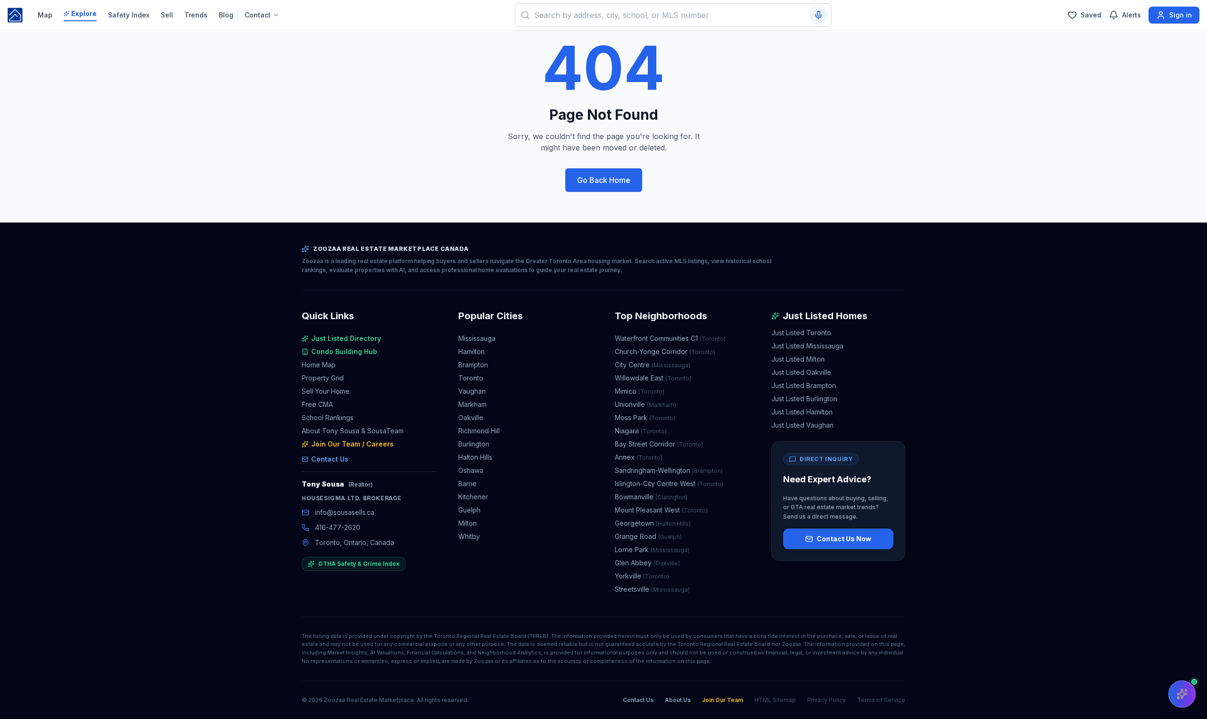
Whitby (469, 536)
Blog (226, 15)
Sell (167, 15)
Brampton (473, 365)
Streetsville (652, 589)
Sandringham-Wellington (669, 470)
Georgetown (653, 523)
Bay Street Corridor (659, 444)
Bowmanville (651, 497)
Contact (258, 15)
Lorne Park (652, 549)
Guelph (469, 510)
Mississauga (477, 338)
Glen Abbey (647, 563)
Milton (467, 523)
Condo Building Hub (344, 351)
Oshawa (470, 470)
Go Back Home (603, 180)
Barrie (467, 483)
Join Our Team (722, 699)
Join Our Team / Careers (352, 444)
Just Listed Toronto (801, 333)
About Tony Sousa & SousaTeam (353, 431)
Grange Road (648, 536)
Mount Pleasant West (661, 510)
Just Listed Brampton (803, 385)
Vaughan (472, 391)
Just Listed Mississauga (807, 346)
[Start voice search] (818, 15)
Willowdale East (653, 378)
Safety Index (128, 15)
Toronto (470, 378)
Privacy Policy (826, 699)
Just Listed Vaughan (802, 425)
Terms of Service (881, 699)
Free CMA (317, 404)
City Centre (652, 365)
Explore (84, 13)
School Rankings (328, 417)
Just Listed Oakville (801, 372)
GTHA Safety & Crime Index (358, 563)
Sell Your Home (325, 391)
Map (45, 15)
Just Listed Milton (798, 359)
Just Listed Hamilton (802, 412)
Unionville (645, 404)
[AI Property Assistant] (1182, 694)
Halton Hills (475, 457)
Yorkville (642, 576)
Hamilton (471, 351)
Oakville (470, 417)
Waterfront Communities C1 (670, 338)
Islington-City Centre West (669, 483)
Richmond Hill (479, 431)
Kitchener (473, 497)
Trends (195, 15)
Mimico (639, 391)
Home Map (319, 365)
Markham (472, 404)
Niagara (641, 431)
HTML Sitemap (775, 699)
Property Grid (323, 378)
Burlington (473, 444)
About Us (678, 699)
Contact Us (329, 459)
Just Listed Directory (346, 338)
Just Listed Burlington (804, 399)
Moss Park (645, 417)
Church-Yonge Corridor (665, 351)
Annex (638, 457)
